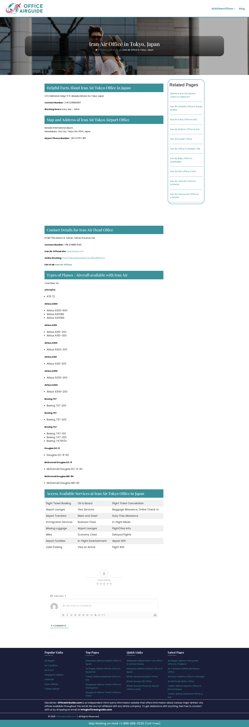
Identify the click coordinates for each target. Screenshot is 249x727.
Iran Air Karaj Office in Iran (183, 119)
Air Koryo (49, 670)
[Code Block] (91, 615)
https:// (66, 258)
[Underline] (71, 615)
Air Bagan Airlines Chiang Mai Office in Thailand (183, 662)
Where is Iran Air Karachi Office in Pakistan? (183, 95)
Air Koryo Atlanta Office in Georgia (186, 676)
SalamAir (49, 679)
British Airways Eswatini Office (142, 676)
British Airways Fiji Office (139, 681)
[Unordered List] (83, 615)
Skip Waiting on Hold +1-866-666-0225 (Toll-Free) (124, 723)
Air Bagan (50, 660)
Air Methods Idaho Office (181, 681)
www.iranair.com (75, 251)
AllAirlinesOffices (222, 8)
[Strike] (75, 615)
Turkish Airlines (52, 688)
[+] (103, 615)
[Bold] (63, 615)
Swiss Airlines (51, 684)
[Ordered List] (79, 615)
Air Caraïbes (51, 665)
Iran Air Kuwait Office (181, 138)
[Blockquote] (87, 615)
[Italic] (67, 615)
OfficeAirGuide (105, 49)
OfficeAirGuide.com (66, 716)
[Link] (96, 615)
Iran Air (118, 49)
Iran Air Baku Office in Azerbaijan (181, 160)
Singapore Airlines (54, 674)
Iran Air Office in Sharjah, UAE (185, 148)
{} (99, 615)
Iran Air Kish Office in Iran (183, 171)
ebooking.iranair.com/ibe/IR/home (87, 258)
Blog (242, 8)
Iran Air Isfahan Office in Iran (185, 129)
